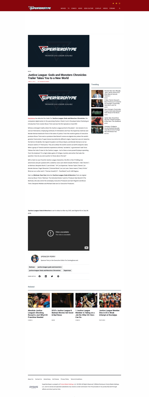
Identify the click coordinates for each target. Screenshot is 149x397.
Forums (112, 8)
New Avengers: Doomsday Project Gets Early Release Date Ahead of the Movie (112, 110)
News (80, 8)
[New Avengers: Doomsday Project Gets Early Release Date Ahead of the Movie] (97, 112)
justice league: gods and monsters (50, 267)
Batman (32, 267)
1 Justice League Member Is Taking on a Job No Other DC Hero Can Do (85, 313)
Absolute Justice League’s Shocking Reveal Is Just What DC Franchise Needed (38, 313)
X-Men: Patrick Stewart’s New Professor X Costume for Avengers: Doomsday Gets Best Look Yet (112, 102)
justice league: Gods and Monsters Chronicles (45, 270)
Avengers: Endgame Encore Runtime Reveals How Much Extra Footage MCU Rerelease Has (112, 129)
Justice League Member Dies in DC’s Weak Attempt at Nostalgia (109, 312)
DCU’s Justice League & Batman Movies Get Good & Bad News (62, 312)
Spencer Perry (44, 81)
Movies (63, 8)
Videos (105, 8)
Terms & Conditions (76, 379)
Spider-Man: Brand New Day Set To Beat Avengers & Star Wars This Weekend (112, 119)
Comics (73, 8)
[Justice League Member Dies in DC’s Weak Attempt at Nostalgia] (110, 300)
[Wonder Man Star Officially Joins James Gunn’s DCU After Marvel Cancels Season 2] (97, 94)
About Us (30, 379)
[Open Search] (119, 8)
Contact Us (38, 379)
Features (102, 320)
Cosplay (98, 8)
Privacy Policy (65, 379)
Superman (67, 270)
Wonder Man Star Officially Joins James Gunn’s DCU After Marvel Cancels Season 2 (112, 93)
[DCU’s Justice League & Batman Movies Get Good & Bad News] (63, 300)
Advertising (47, 379)
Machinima (31, 118)
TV (68, 8)
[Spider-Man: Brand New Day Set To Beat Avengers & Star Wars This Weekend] (97, 121)
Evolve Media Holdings (67, 384)
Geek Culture (88, 8)
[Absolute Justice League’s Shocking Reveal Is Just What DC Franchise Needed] (39, 300)
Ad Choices (55, 379)
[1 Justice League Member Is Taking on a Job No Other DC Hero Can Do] (86, 300)
